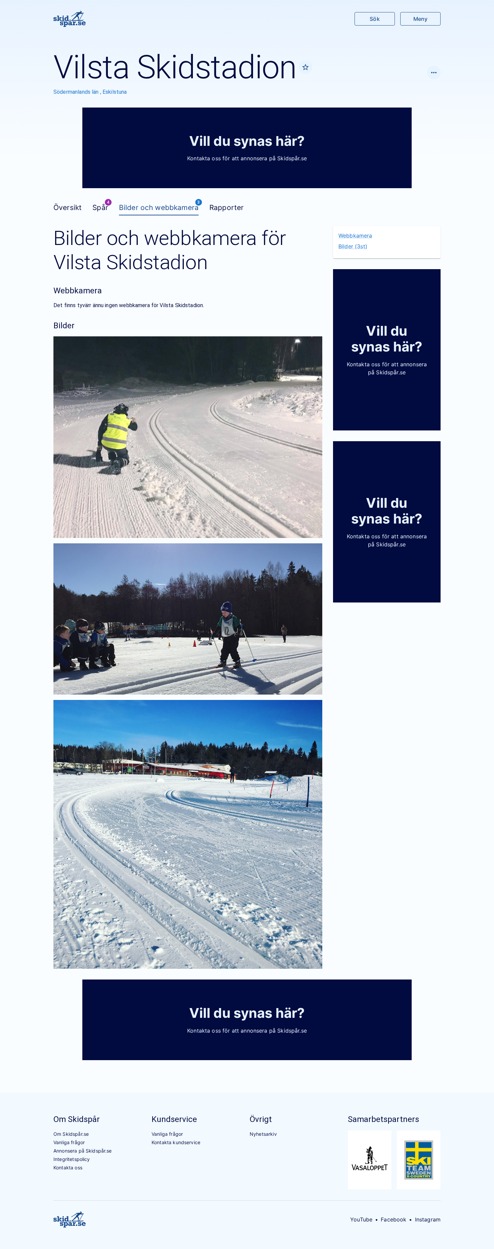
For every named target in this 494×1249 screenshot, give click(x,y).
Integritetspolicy (71, 1159)
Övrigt (261, 1119)
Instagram (428, 1219)
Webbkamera (355, 235)
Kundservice (174, 1119)
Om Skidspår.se (71, 1134)
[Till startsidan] (69, 19)
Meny (420, 18)
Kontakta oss (67, 1167)
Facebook (393, 1219)
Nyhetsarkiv (263, 1134)
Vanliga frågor (69, 1142)
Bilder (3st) (352, 246)
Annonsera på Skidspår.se (82, 1151)
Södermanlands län (76, 92)
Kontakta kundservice (176, 1142)
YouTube (361, 1219)
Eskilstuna (114, 92)
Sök (374, 18)
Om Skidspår (76, 1119)
